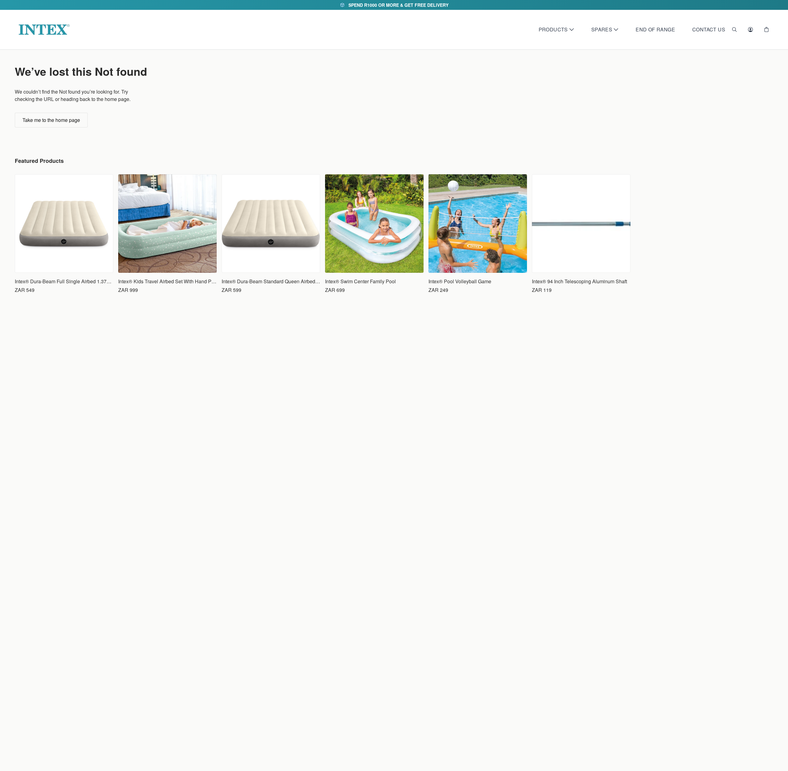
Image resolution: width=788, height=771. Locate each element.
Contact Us (708, 29)
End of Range (655, 29)
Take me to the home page (51, 119)
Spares (601, 29)
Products (553, 29)
